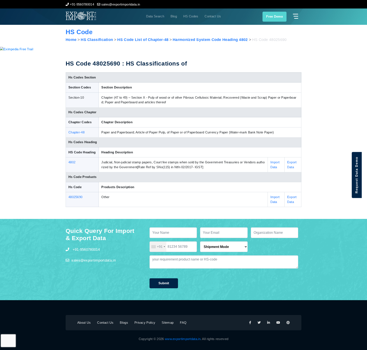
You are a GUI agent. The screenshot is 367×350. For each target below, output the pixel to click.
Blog (174, 16)
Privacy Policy (144, 322)
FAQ (183, 322)
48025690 (75, 197)
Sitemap (168, 322)
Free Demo (274, 16)
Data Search (155, 16)
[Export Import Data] (95, 16)
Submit (163, 283)
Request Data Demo (356, 175)
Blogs (124, 322)
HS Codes (190, 16)
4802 (71, 162)
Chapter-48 (76, 132)
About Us (84, 322)
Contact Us (213, 16)
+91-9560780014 (85, 250)
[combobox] (158, 247)
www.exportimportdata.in (182, 339)
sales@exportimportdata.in (93, 260)
